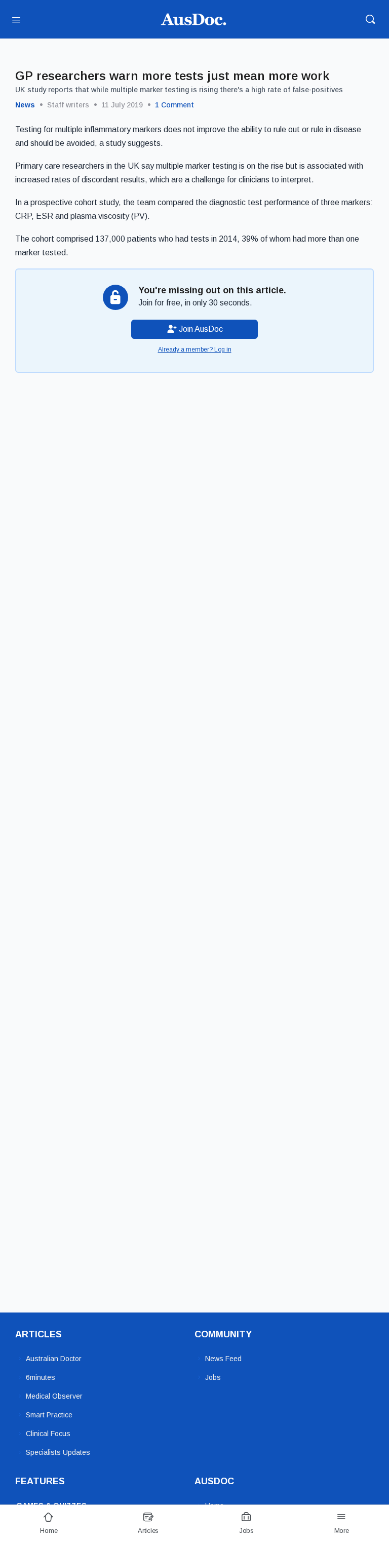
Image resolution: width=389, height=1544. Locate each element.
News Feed (223, 1359)
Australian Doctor (54, 1359)
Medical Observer (54, 1396)
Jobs (213, 1377)
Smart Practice (49, 1415)
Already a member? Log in (194, 349)
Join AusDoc (200, 329)
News (25, 105)
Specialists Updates (58, 1452)
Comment (174, 105)
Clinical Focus (48, 1434)
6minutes (40, 1377)
